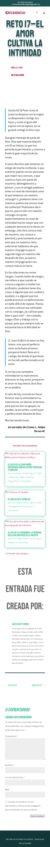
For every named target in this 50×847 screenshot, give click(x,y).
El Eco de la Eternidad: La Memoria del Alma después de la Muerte (24, 534)
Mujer (22, 477)
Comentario (11, 736)
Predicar (30, 477)
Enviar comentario (37, 816)
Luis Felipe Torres (19, 473)
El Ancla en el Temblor (19, 499)
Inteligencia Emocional (19, 506)
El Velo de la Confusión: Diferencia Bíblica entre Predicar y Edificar (25, 467)
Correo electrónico (15, 777)
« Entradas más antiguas (16, 553)
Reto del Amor (17, 75)
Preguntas (12, 481)
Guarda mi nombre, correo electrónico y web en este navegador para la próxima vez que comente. (23, 805)
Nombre (9, 765)
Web (7, 789)
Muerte (11, 542)
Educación (14, 477)
